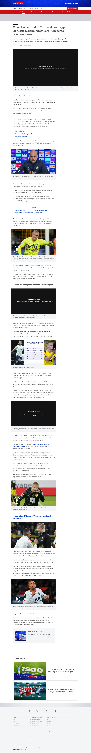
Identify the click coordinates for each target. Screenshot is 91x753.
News (23, 11)
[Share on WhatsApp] (24, 95)
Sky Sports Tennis (34, 731)
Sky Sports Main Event (35, 719)
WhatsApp (59, 710)
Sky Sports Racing (34, 738)
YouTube (50, 710)
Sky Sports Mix (33, 740)
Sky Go (48, 723)
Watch (31, 8)
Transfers (48, 11)
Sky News (48, 721)
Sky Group (48, 725)
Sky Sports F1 (33, 729)
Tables (42, 11)
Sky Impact (49, 731)
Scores (25, 8)
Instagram (41, 710)
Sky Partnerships (50, 729)
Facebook (24, 710)
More (41, 8)
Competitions (61, 11)
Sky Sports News (33, 734)
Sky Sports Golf (33, 727)
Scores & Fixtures (35, 11)
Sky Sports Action (34, 733)
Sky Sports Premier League (36, 721)
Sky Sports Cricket (34, 725)
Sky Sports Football (34, 723)
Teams (53, 11)
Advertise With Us (50, 734)
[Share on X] (20, 95)
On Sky (68, 11)
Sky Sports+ (32, 736)
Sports (19, 8)
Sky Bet (36, 8)
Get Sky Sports (68, 3)
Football (16, 11)
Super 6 (14, 721)
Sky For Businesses (50, 727)
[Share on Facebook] (15, 95)
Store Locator (49, 733)
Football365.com (17, 725)
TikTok (32, 710)
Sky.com (48, 719)
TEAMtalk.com (16, 723)
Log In (76, 3)
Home (14, 8)
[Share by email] (29, 95)
